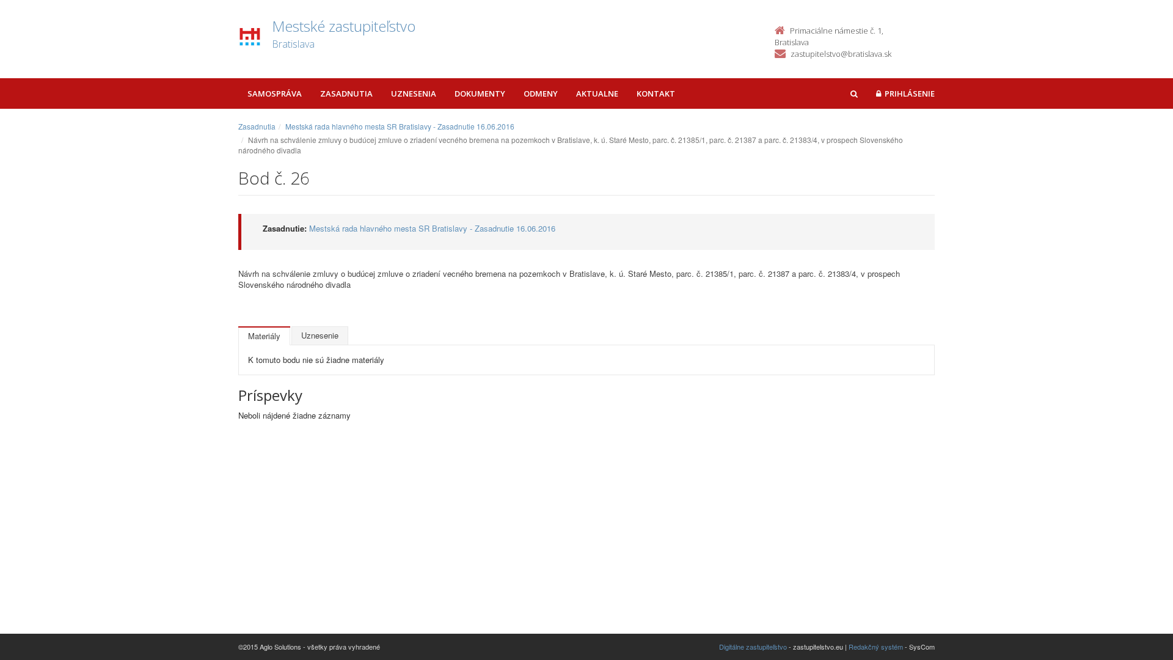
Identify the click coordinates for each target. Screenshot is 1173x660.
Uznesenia (413, 93)
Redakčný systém (876, 646)
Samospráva (274, 93)
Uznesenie (319, 335)
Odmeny (541, 93)
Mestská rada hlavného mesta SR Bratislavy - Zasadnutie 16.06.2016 (399, 126)
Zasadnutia (346, 93)
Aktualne (597, 93)
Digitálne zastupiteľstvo (753, 646)
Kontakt (656, 93)
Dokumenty (480, 93)
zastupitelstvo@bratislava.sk (841, 53)
